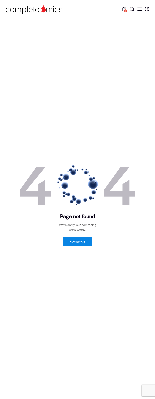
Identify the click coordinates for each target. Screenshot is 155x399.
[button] (139, 8)
